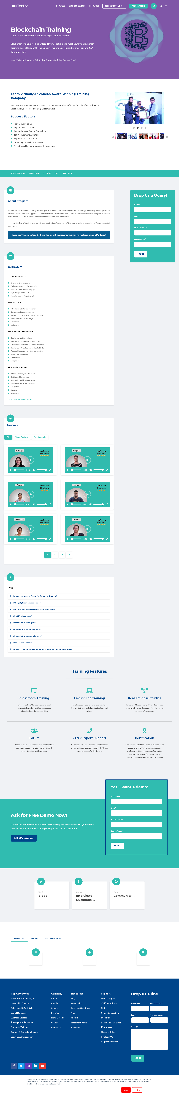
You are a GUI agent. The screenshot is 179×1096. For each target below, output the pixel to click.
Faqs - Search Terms (53, 938)
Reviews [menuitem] (47, 173)
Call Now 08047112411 (24, 838)
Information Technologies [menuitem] (23, 998)
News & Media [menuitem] (57, 1018)
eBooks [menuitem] (74, 1018)
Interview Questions (89, 895)
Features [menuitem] (67, 173)
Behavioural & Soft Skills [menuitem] (22, 1008)
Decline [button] (137, 1090)
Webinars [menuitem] (75, 1027)
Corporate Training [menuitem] (19, 1027)
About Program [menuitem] (18, 173)
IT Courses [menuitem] (60, 6)
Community (127, 895)
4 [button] (145, 128)
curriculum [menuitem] (34, 173)
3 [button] (141, 128)
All (8, 437)
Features (34, 938)
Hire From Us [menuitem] (107, 1037)
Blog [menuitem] (73, 998)
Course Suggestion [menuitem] (110, 1013)
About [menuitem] (54, 998)
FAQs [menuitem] (57, 173)
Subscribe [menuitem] (105, 1018)
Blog (51, 895)
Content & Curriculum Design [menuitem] (24, 1032)
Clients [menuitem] (54, 1023)
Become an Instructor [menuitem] (111, 1023)
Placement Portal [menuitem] (79, 1023)
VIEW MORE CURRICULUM (19, 399)
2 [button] (138, 128)
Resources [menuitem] (94, 6)
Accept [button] (126, 1090)
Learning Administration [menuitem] (22, 1037)
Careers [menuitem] (54, 1008)
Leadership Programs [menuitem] (20, 1003)
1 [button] (134, 128)
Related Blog (19, 938)
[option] (139, 109)
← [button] (113, 137)
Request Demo (138, 6)
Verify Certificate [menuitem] (109, 1003)
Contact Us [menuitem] (56, 1027)
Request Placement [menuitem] (110, 1042)
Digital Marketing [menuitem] (18, 1013)
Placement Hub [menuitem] (108, 1032)
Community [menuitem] (76, 1003)
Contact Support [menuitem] (108, 998)
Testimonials (40, 437)
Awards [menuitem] (54, 1003)
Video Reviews (21, 437)
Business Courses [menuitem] (77, 6)
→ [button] (167, 137)
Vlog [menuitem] (73, 1013)
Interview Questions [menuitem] (80, 1008)
